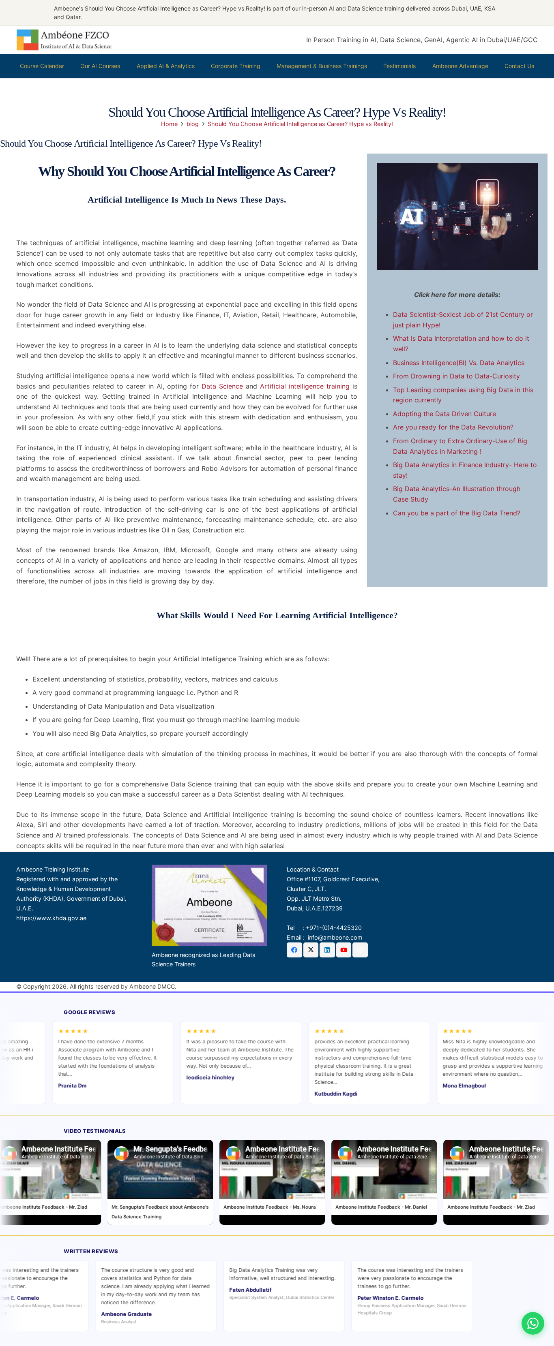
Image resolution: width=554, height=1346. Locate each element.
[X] (311, 950)
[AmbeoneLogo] (64, 40)
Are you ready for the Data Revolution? (453, 427)
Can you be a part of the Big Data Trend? (456, 513)
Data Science (222, 386)
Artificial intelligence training (305, 386)
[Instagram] (360, 950)
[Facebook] (294, 950)
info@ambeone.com (335, 937)
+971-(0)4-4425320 (334, 927)
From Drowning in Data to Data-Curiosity (456, 376)
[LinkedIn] (327, 950)
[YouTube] (344, 950)
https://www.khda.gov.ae (51, 917)
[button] (123, 66)
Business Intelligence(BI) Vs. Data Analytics (458, 363)
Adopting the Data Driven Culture (444, 414)
